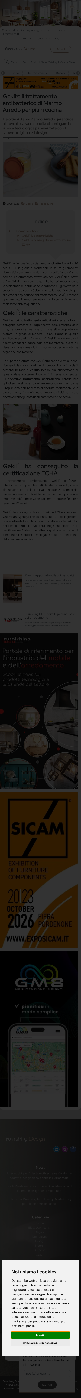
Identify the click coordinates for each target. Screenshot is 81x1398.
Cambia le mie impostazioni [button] (40, 1342)
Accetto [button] (41, 1335)
